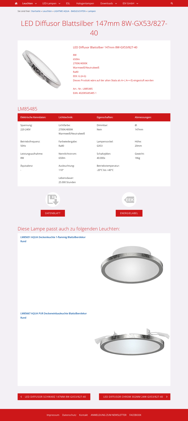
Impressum (53, 415)
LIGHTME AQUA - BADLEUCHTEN (70, 11)
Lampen (92, 11)
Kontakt (83, 415)
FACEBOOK (135, 415)
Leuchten (47, 11)
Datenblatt (53, 213)
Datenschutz (69, 415)
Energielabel (129, 213)
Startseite (36, 11)
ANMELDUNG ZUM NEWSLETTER (108, 415)
